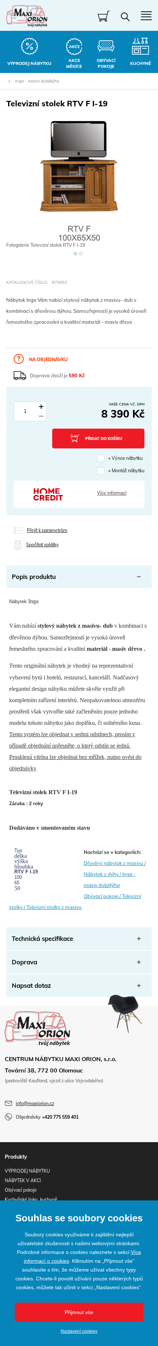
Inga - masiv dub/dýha (37, 81)
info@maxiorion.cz (35, 1103)
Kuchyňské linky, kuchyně (31, 1199)
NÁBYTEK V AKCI (23, 1180)
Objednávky (47, 1117)
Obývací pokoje (21, 1190)
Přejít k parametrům (47, 530)
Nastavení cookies (79, 1331)
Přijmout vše (79, 1312)
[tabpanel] (79, 185)
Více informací (111, 493)
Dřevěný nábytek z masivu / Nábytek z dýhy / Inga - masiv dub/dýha (115, 874)
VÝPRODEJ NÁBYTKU (27, 1171)
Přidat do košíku (103, 438)
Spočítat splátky (42, 544)
